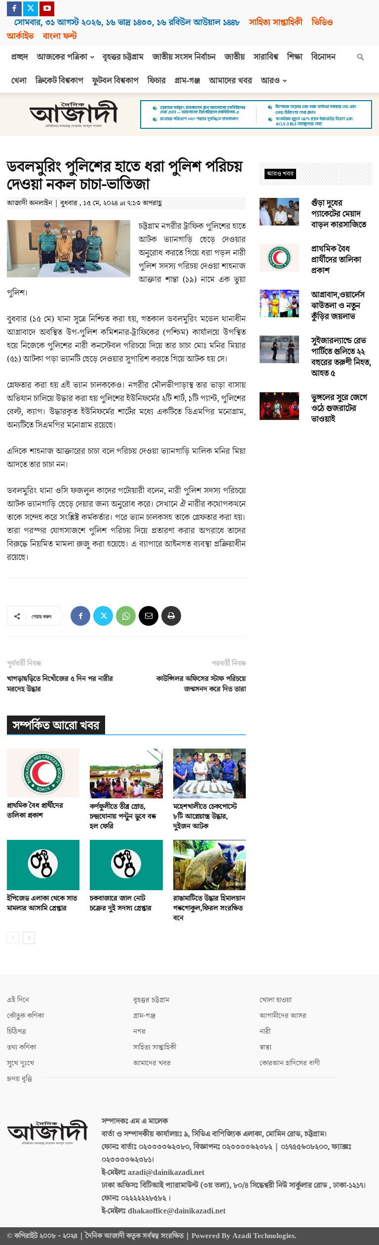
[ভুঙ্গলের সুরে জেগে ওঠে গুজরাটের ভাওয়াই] (279, 406)
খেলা (19, 81)
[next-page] (29, 938)
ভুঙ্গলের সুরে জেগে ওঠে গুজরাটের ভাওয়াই (339, 408)
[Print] (171, 616)
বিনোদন (323, 57)
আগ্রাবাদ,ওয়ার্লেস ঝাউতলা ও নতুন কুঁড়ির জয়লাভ (338, 306)
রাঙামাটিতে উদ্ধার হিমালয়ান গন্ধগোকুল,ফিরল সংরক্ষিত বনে (209, 908)
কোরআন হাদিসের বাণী (290, 1063)
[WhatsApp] (126, 616)
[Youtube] (46, 8)
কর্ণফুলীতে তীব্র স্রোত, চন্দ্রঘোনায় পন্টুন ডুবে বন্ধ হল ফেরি (123, 816)
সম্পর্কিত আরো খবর (56, 725)
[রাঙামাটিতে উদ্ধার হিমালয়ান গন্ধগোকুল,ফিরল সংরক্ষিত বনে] (209, 865)
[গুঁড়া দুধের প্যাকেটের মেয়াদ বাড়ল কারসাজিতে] (279, 212)
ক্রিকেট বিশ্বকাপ (59, 81)
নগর (139, 1031)
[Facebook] (14, 8)
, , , (127, 22)
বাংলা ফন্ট (59, 36)
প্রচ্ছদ (19, 57)
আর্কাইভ (20, 36)
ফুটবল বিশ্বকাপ (115, 81)
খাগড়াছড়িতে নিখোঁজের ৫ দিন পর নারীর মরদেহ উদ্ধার (60, 684)
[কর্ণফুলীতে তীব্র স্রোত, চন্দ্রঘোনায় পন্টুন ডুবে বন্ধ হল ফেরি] (126, 773)
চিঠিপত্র (16, 1031)
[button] (360, 57)
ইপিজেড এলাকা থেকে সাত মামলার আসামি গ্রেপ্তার (42, 903)
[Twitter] (30, 8)
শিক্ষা (295, 57)
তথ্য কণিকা (21, 1047)
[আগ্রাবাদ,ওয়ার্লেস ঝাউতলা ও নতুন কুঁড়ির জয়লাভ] (279, 303)
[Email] (148, 616)
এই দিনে (18, 1000)
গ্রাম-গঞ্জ (187, 81)
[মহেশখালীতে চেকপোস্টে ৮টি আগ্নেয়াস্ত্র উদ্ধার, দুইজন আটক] (209, 773)
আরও (270, 81)
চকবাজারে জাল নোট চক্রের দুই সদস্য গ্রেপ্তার (121, 903)
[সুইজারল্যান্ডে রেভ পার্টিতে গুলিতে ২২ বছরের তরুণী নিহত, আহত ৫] (279, 349)
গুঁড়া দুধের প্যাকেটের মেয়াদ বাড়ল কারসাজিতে (338, 214)
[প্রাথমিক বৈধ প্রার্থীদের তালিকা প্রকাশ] (43, 773)
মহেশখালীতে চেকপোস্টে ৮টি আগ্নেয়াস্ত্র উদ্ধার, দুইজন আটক (205, 816)
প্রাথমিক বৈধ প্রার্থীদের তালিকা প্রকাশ (35, 810)
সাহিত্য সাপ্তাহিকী (276, 22)
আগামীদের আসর (283, 1016)
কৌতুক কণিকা (25, 1016)
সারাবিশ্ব (266, 57)
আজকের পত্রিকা (62, 57)
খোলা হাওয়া (276, 1000)
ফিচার (157, 81)
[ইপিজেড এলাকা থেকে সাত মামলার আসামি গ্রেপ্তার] (43, 865)
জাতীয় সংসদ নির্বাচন (184, 57)
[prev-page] (13, 938)
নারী (265, 1031)
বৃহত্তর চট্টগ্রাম (123, 57)
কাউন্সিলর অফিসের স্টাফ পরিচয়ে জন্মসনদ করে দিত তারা (201, 684)
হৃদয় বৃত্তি (19, 1079)
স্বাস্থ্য (265, 1047)
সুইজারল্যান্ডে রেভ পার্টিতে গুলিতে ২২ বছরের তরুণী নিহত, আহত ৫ (341, 357)
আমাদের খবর (230, 81)
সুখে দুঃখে (20, 1063)
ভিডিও (322, 22)
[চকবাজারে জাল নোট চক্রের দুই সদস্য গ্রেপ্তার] (126, 865)
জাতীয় (235, 57)
